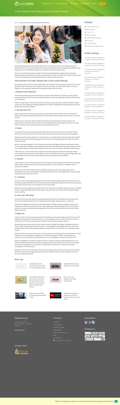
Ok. (116, 401)
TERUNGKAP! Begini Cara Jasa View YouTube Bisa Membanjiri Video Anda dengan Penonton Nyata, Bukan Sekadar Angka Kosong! (37, 282)
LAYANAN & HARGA (61, 3)
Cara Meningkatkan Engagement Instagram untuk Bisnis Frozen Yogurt (94, 87)
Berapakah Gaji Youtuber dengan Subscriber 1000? (71, 265)
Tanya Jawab (57, 330)
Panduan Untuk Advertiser (63, 340)
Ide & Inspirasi (91, 35)
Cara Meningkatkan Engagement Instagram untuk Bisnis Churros (94, 117)
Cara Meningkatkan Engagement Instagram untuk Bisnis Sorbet (94, 94)
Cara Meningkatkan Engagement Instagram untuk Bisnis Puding (94, 112)
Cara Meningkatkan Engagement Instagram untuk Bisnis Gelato (94, 106)
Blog (16, 23)
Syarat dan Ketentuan (60, 333)
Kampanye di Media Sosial (95, 46)
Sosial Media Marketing (94, 38)
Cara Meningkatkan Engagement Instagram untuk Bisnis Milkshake (94, 79)
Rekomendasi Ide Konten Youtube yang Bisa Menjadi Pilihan (37, 295)
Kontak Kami (57, 338)
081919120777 (20, 330)
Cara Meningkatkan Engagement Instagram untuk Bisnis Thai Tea (94, 59)
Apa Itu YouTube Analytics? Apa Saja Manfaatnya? (70, 279)
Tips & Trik (90, 32)
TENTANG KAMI (47, 3)
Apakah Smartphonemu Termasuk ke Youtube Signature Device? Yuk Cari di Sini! (72, 296)
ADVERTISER (74, 3)
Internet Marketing (93, 27)
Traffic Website (91, 43)
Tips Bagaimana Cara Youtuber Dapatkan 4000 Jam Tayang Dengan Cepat (37, 266)
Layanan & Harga (58, 327)
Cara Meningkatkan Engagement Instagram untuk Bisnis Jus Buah (94, 65)
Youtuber (90, 41)
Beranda (56, 322)
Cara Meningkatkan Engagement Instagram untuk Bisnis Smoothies (94, 71)
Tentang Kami (57, 325)
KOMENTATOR (85, 3)
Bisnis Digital (91, 29)
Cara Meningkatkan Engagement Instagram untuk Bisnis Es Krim (94, 100)
